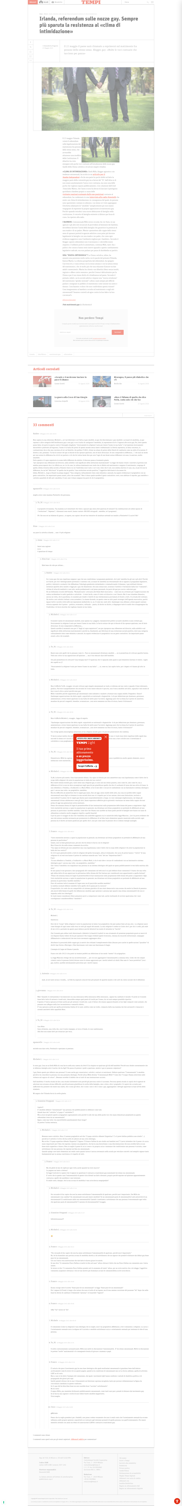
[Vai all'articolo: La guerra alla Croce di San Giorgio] (42, 403)
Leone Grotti (60, 384)
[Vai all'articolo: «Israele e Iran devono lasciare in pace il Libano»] (42, 383)
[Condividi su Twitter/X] (30, 47)
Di (50, 46)
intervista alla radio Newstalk (103, 197)
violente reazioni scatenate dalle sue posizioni (83, 194)
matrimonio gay (55, 354)
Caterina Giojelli (61, 401)
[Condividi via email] (30, 56)
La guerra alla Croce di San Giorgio (71, 397)
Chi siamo (122, 1458)
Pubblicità (123, 1466)
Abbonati (32, 2)
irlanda (32, 354)
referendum (68, 354)
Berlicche (118, 384)
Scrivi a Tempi (124, 1460)
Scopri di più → (148, 415)
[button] (30, 60)
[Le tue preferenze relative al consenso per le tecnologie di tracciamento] (4, 1502)
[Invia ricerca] (148, 2)
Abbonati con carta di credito (130, 1478)
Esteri (46, 14)
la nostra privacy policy (99, 338)
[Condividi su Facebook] (30, 42)
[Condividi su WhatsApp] (30, 51)
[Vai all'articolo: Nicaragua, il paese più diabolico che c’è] (102, 383)
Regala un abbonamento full (129, 1486)
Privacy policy (124, 1468)
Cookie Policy (124, 1471)
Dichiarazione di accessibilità (130, 1473)
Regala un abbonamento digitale (131, 1488)
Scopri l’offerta (85, 766)
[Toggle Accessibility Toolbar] (177, 1501)
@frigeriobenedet (69, 300)
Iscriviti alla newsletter (127, 1463)
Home (41, 14)
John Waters (42, 354)
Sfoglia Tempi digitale (127, 1476)
